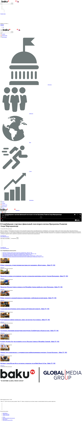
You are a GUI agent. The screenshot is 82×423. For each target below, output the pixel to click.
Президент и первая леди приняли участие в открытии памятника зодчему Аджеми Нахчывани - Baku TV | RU (34, 276)
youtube (4, 212)
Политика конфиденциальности (9, 418)
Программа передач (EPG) (8, 420)
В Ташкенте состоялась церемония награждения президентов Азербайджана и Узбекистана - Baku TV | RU (23, 256)
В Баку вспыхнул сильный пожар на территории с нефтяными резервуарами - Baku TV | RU (28, 298)
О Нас (4, 417)
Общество (17, 210)
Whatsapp (2, 24)
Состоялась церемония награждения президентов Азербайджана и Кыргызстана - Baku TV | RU (29, 330)
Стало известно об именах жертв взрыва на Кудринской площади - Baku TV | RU (24, 308)
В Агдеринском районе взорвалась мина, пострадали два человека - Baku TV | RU (25, 319)
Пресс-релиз (5, 419)
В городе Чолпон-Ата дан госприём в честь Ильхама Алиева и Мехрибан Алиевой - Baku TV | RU (29, 341)
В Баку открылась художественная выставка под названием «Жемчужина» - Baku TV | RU (27, 265)
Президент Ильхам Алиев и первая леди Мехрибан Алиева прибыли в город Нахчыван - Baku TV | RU (31, 287)
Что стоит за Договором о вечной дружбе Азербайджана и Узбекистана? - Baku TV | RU (19, 253)
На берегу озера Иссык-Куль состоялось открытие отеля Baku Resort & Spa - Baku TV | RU (27, 363)
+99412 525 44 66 (6, 415)
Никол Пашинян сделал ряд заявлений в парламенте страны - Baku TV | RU (17, 254)
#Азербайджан (3, 235)
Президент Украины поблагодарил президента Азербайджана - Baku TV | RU (17, 252)
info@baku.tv (5, 413)
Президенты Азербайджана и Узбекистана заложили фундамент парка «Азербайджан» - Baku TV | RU (22, 255)
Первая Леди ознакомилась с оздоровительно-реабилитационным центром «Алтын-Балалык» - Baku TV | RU (33, 352)
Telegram (2, 25)
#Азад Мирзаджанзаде (4, 236)
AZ (3, 27)
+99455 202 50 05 (6, 414)
